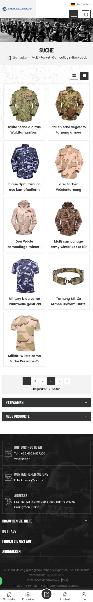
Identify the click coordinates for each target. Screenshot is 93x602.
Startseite (19, 57)
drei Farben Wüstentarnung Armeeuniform (68, 187)
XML (43, 586)
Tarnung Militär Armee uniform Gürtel (68, 301)
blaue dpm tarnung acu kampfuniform (24, 187)
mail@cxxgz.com (36, 480)
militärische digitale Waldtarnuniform (24, 130)
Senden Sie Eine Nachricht (46, 594)
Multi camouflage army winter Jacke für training (69, 244)
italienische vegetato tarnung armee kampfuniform (68, 130)
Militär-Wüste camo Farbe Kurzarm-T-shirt (24, 358)
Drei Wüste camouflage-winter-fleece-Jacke (24, 244)
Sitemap (31, 586)
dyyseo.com (55, 575)
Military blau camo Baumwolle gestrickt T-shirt (24, 301)
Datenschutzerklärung (64, 586)
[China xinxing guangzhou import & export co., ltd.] (17, 9)
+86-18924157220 (33, 454)
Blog (19, 586)
